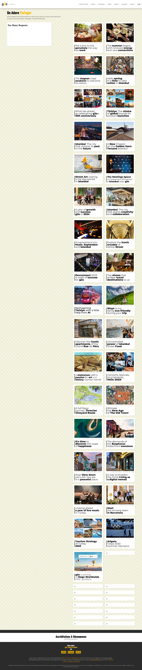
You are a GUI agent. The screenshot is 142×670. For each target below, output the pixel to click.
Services (93, 4)
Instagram (71, 652)
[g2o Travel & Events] (8, 4)
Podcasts (132, 4)
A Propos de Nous (83, 4)
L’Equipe (109, 4)
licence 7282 (95, 659)
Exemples (116, 4)
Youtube (78, 652)
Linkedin (64, 652)
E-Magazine (124, 4)
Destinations (101, 4)
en (139, 4)
